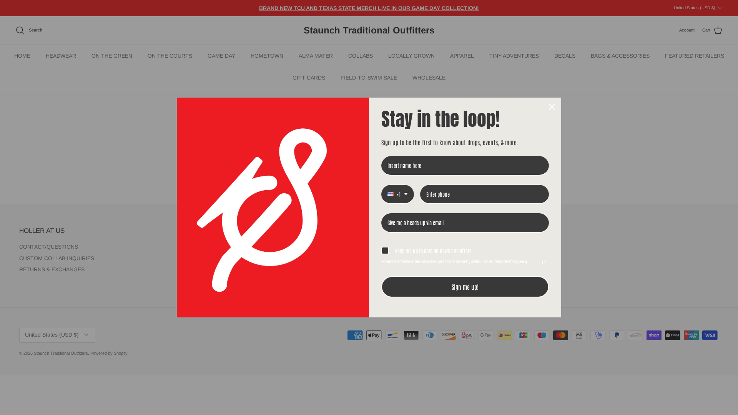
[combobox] (397, 194)
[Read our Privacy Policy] (544, 262)
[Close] (552, 107)
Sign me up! (465, 286)
